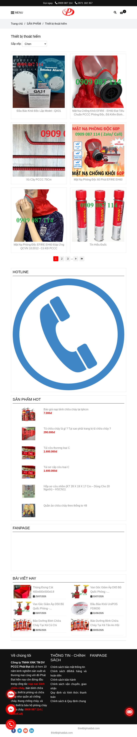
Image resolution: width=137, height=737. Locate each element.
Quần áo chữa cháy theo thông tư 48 (65, 505)
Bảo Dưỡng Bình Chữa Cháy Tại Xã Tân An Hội (104, 623)
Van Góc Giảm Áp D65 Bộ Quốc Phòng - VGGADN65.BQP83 (105, 590)
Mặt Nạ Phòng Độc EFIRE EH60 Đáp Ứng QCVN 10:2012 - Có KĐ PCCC (39, 246)
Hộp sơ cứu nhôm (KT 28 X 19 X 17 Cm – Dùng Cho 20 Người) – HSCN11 (77, 488)
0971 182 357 (85, 3)
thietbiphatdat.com (88, 728)
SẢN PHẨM (34, 23)
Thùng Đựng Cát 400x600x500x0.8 (43, 589)
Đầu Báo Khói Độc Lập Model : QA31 (39, 110)
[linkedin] (31, 730)
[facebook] (13, 730)
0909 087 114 (65, 3)
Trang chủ (17, 23)
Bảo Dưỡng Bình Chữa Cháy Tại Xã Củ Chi (47, 623)
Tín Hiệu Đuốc (98, 244)
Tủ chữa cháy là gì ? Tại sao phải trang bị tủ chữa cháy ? (78, 428)
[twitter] (19, 730)
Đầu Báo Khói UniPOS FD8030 (104, 606)
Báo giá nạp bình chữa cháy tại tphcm (66, 409)
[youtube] (25, 730)
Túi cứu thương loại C (57, 447)
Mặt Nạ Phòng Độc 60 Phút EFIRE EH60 (98, 179)
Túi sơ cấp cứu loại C (56, 467)
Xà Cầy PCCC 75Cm (38, 179)
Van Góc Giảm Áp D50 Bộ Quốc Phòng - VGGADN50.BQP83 (48, 607)
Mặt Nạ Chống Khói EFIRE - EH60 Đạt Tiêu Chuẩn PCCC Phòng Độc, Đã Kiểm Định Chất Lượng (98, 112)
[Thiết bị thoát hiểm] (68, 13)
